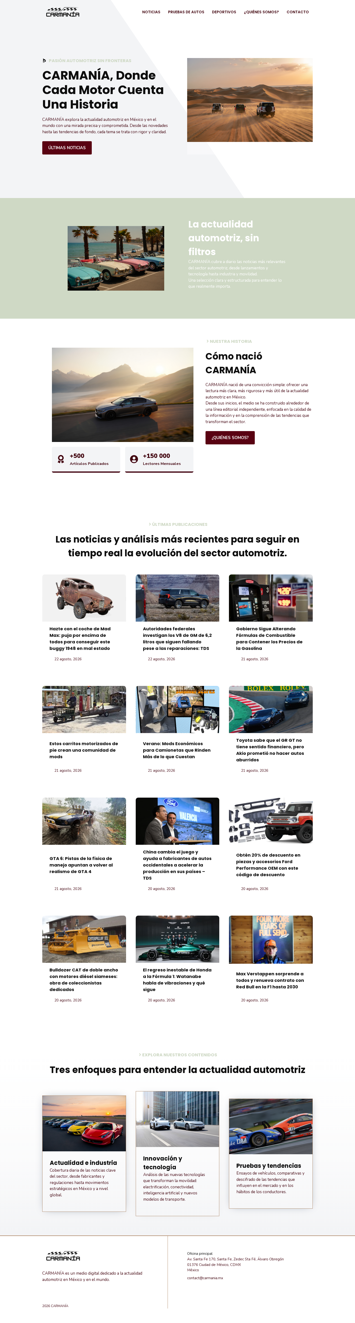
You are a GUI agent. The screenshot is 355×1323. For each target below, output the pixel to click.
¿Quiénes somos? (261, 12)
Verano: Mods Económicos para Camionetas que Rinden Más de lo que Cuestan (177, 750)
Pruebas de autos (186, 12)
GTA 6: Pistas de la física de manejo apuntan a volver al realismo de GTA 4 (81, 865)
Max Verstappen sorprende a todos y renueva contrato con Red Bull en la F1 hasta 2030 (270, 980)
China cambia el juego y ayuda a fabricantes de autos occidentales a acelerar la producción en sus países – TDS (177, 865)
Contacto (298, 12)
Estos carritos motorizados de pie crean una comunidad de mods (84, 750)
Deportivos (224, 12)
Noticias (151, 12)
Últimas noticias (67, 148)
